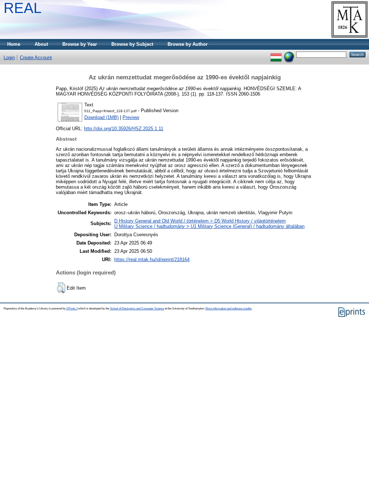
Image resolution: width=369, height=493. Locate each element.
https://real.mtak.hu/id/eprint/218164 (152, 259)
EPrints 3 (71, 308)
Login (9, 57)
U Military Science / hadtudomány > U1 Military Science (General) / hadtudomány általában (209, 226)
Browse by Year (79, 44)
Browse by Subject (132, 44)
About (41, 44)
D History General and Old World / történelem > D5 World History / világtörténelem (200, 221)
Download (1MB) (101, 117)
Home (13, 44)
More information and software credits (228, 308)
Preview (131, 117)
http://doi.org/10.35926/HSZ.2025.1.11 (123, 128)
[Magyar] (276, 54)
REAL (22, 8)
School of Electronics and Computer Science (137, 308)
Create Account (36, 57)
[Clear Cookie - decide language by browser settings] (289, 54)
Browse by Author (188, 44)
